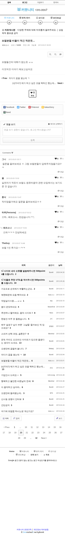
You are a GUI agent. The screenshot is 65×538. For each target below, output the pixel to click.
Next (43, 438)
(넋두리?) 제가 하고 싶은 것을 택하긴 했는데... (23, 366)
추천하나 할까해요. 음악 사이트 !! (17, 312)
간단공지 (5, 405)
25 (50, 432)
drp (51, 301)
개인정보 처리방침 (41, 529)
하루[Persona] (9, 212)
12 (37, 427)
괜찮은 (51, 326)
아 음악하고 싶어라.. (11, 387)
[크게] (50, 54)
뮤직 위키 (25, 17)
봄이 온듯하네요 (9, 306)
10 (26, 427)
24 (44, 432)
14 (49, 427)
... (20, 427)
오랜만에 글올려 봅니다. (13, 348)
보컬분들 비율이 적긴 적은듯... (18, 40)
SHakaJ (51, 348)
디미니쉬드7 (41, 9)
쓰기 (60, 418)
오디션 (41, 17)
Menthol (51, 334)
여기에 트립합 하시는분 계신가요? (17, 411)
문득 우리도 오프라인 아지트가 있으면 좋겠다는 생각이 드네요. (22, 341)
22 (32, 432)
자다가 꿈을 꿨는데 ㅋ (12, 354)
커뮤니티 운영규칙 (24, 529)
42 (36, 438)
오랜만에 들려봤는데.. (12, 393)
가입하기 (40, 2)
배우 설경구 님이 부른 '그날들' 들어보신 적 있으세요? (22, 326)
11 (32, 427)
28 (19, 438)
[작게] (55, 54)
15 (55, 427)
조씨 (51, 368)
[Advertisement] (32, 496)
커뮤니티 (27, 9)
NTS (51, 393)
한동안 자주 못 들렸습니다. (14, 318)
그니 (4, 159)
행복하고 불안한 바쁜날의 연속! (16, 381)
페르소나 (5, 45)
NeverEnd (51, 307)
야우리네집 (51, 375)
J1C (51, 319)
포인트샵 (57, 17)
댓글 (61, 172)
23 (38, 432)
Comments (7, 153)
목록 (6, 418)
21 (27, 432)
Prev (7, 427)
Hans (51, 313)
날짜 (60, 265)
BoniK (51, 272)
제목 (24, 265)
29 (25, 438)
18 (9, 432)
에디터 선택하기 (56, 124)
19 (15, 432)
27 (61, 432)
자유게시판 (9, 29)
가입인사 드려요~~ (10, 375)
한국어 (55, 2)
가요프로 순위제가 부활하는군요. (17, 288)
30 (15, 283)
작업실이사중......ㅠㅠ (11, 300)
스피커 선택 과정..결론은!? (14, 333)
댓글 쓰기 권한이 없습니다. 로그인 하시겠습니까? (27, 129)
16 (60, 427)
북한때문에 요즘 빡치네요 (13, 294)
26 (55, 432)
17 (4, 432)
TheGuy (6, 243)
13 (43, 427)
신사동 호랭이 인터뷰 (11, 399)
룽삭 (4, 197)
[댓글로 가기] (60, 54)
